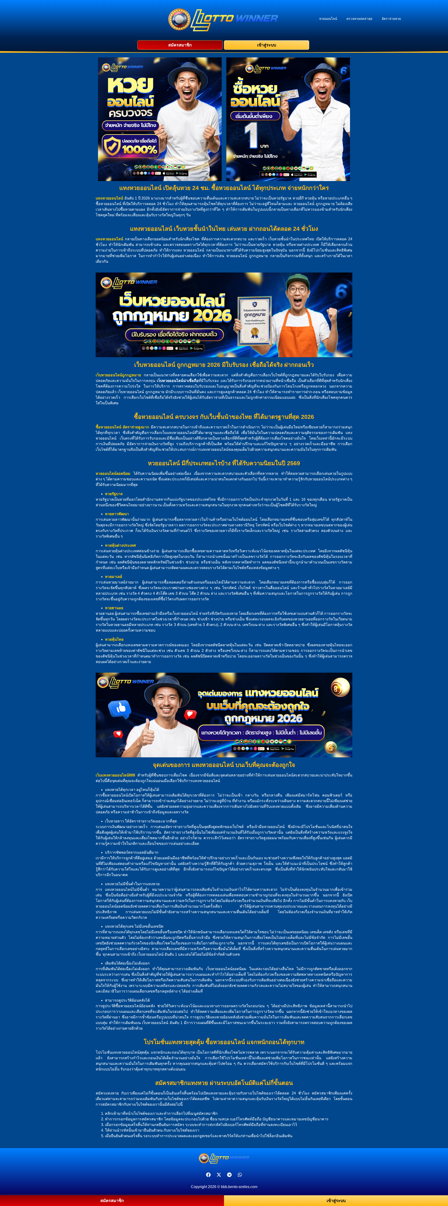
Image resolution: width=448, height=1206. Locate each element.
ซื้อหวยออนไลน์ (108, 427)
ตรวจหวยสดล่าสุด (359, 19)
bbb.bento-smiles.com (239, 1187)
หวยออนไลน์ (328, 19)
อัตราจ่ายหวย (391, 19)
